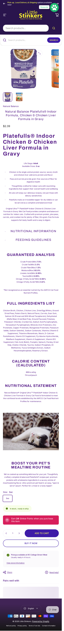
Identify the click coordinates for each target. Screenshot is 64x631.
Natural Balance (11, 106)
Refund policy (11, 626)
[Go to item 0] (7, 97)
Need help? (54, 572)
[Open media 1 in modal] (39, 53)
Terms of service (34, 626)
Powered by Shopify (40, 621)
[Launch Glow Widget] (54, 7)
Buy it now (31, 543)
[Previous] (4, 3)
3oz (7, 498)
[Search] (54, 28)
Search (54, 40)
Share (9, 572)
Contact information (49, 626)
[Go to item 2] (19, 97)
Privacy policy (22, 626)
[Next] (57, 3)
